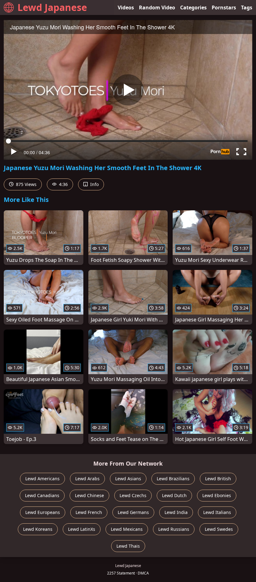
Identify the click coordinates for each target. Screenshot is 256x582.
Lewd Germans (133, 512)
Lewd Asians (128, 479)
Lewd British (218, 479)
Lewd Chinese (89, 495)
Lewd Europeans (42, 512)
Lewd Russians (173, 529)
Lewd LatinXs (81, 529)
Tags (246, 7)
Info (94, 184)
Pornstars (224, 7)
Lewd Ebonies (216, 495)
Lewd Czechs (133, 495)
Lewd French (89, 512)
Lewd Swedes (219, 529)
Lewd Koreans (37, 529)
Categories (193, 7)
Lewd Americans (42, 479)
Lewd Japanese (52, 7)
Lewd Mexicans (127, 529)
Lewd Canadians (42, 495)
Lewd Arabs (87, 479)
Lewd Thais (128, 546)
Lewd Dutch (174, 495)
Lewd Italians (217, 512)
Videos (126, 7)
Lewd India (176, 512)
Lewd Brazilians (173, 479)
